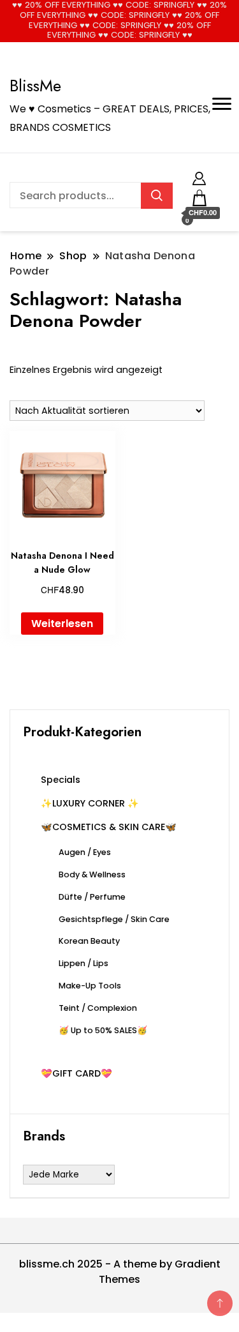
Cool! (191, 22)
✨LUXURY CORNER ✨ (90, 803)
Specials (60, 779)
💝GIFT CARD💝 (76, 1073)
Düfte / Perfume (92, 896)
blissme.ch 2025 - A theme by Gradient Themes (120, 1272)
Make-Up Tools (90, 985)
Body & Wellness (92, 874)
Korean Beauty (89, 940)
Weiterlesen (62, 623)
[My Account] (199, 177)
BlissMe (35, 85)
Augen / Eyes (85, 852)
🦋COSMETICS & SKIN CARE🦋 (109, 827)
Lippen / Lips (83, 963)
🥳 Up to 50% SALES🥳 (103, 1030)
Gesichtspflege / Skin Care (114, 919)
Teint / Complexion (98, 1008)
